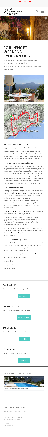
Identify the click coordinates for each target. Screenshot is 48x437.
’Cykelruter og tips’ (20, 193)
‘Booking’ (38, 254)
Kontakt (12, 349)
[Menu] (41, 11)
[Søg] (36, 11)
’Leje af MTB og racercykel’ (17, 211)
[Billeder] (4, 285)
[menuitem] (36, 11)
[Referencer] (4, 306)
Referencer (13, 306)
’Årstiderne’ (15, 233)
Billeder (11, 285)
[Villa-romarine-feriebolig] (20, 11)
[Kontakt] (4, 349)
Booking (11, 328)
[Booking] (4, 328)
